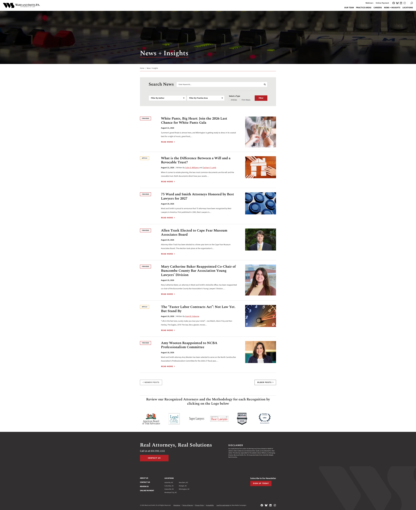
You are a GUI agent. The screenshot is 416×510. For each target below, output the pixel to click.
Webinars (369, 3)
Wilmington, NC (184, 489)
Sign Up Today (261, 483)
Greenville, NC (169, 489)
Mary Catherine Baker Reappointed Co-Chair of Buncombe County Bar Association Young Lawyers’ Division (198, 271)
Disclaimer (176, 505)
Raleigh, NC (183, 486)
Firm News (246, 100)
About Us (144, 478)
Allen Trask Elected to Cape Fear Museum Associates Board (194, 232)
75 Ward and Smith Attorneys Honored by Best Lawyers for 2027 (197, 196)
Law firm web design (223, 505)
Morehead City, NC (170, 492)
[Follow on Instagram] (404, 3)
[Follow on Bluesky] (397, 3)
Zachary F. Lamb (209, 167)
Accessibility (210, 505)
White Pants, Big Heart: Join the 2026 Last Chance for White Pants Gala (194, 120)
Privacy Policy (199, 505)
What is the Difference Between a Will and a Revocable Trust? (195, 160)
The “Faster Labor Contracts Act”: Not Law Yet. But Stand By (198, 309)
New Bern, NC (183, 482)
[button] (411, 3)
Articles (234, 100)
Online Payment (382, 3)
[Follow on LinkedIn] (401, 3)
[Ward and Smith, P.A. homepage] (21, 5)
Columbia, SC (169, 486)
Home (142, 68)
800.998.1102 (158, 451)
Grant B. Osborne (192, 316)
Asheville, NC (168, 482)
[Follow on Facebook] (393, 3)
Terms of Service (187, 505)
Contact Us (154, 458)
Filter (261, 98)
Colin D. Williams (192, 167)
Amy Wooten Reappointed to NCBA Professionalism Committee (189, 345)
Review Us (144, 486)
